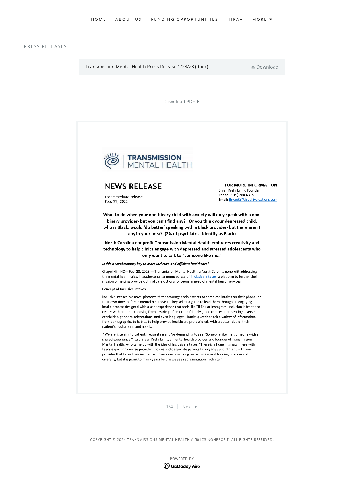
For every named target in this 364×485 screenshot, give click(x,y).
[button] (262, 20)
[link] (182, 67)
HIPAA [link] (235, 19)
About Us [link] (128, 19)
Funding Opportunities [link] (185, 19)
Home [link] (98, 19)
